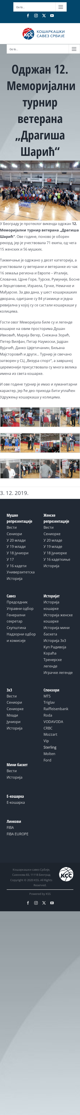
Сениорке (52, 533)
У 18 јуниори (17, 552)
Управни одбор (20, 608)
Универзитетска (21, 572)
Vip (46, 740)
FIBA (10, 827)
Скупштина (16, 627)
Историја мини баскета (57, 631)
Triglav (49, 702)
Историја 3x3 (55, 640)
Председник (17, 602)
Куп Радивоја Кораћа (55, 650)
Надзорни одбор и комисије (21, 637)
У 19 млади (16, 546)
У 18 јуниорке (55, 552)
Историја (14, 578)
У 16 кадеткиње (57, 559)
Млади (12, 715)
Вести (12, 527)
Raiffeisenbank (56, 708)
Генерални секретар (16, 618)
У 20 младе (53, 540)
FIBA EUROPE (17, 834)
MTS (47, 696)
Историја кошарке (51, 605)
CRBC (48, 728)
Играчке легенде (58, 672)
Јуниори (13, 721)
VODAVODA (53, 721)
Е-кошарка (16, 802)
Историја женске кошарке (58, 618)
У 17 (10, 559)
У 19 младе (53, 546)
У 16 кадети (16, 565)
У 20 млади (16, 540)
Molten (49, 753)
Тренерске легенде (53, 663)
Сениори (14, 533)
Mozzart (50, 734)
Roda (48, 715)
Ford (47, 760)
